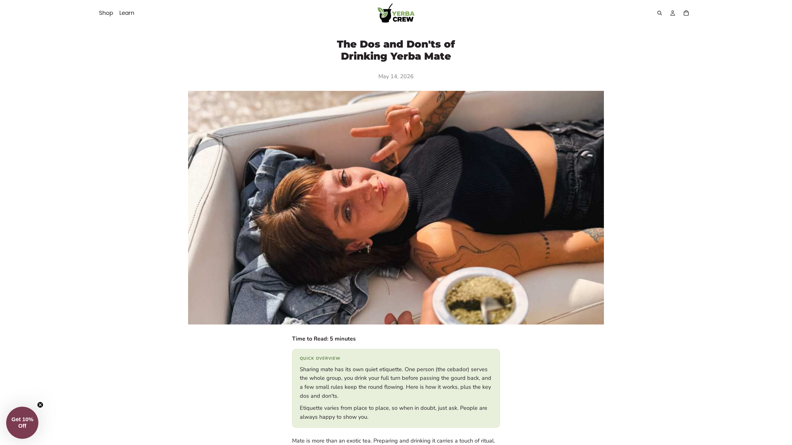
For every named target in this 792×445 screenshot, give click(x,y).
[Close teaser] (40, 405)
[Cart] (686, 13)
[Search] (659, 13)
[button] (22, 423)
